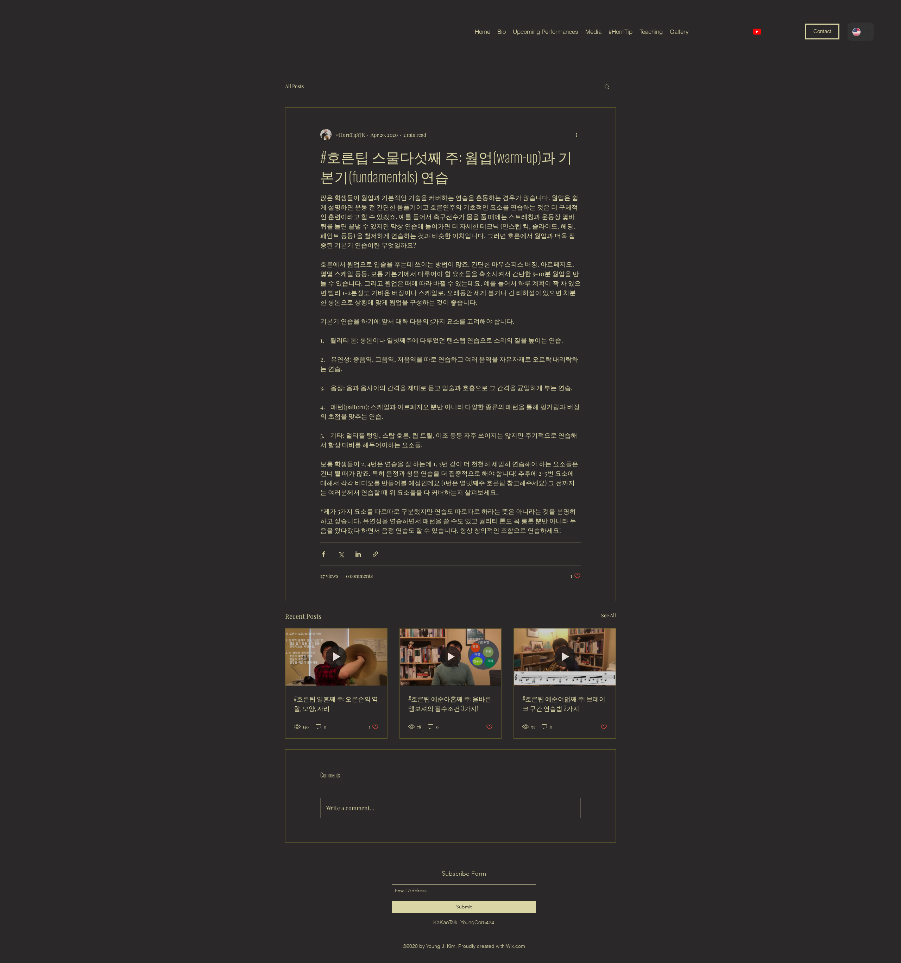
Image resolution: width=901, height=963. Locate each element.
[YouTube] (757, 31)
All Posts (294, 86)
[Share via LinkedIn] (358, 554)
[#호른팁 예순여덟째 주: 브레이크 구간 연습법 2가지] (565, 657)
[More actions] (576, 134)
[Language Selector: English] (861, 32)
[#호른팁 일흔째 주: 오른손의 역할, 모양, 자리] (336, 657)
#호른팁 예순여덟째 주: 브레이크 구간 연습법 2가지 (563, 703)
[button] (607, 86)
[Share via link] (375, 554)
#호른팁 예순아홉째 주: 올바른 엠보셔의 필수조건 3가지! (449, 703)
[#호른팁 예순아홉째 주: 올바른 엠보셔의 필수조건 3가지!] (451, 657)
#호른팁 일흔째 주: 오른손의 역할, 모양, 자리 (336, 703)
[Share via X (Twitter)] (341, 554)
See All (608, 615)
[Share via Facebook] (323, 554)
